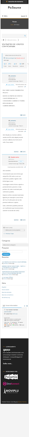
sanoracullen (7, 312)
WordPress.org (6, 297)
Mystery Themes (22, 402)
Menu (5, 16)
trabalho (8, 352)
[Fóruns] (3, 40)
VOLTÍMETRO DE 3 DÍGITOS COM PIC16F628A (14, 262)
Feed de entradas (6, 292)
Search (23, 16)
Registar (4, 287)
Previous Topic (9, 233)
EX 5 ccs (15, 314)
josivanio (13, 76)
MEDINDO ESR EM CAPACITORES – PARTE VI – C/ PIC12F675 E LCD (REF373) (14, 266)
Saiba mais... (7, 364)
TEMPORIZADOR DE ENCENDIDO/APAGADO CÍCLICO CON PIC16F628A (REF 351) (13, 272)
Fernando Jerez (7, 274)
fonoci (5, 279)
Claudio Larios (20, 58)
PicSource (14, 7)
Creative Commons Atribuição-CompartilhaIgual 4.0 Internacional (13, 357)
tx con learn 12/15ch (7, 277)
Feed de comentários (7, 295)
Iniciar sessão (5, 289)
